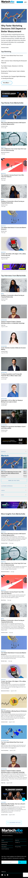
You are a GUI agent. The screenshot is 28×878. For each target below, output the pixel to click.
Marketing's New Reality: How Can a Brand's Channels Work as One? (13, 804)
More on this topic (14, 480)
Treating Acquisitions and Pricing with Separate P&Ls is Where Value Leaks (11, 374)
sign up (23, 862)
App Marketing (5, 740)
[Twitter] (2, 875)
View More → (7, 83)
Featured (3, 802)
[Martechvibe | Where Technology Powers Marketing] (8, 2)
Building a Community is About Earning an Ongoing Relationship (12, 202)
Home (2, 840)
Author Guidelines (5, 849)
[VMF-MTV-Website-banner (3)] (14, 505)
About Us (17, 840)
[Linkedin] (5, 875)
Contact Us (17, 842)
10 (24, 458)
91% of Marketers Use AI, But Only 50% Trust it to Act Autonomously (13, 149)
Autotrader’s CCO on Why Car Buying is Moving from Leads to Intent (12, 401)
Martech (3, 120)
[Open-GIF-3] (14, 441)
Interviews (4, 319)
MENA (2, 199)
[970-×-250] (14, 94)
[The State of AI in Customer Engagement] (14, 266)
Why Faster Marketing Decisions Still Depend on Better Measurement (13, 28)
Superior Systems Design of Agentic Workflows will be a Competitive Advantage (12, 322)
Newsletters (4, 846)
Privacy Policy (18, 846)
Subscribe (19, 2)
